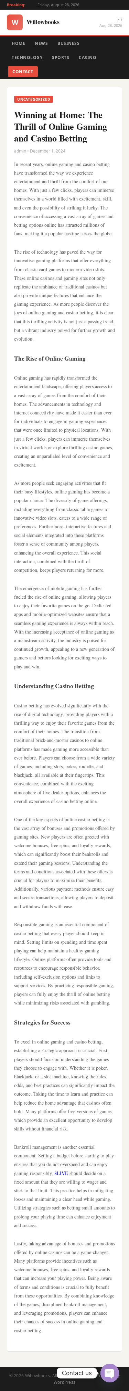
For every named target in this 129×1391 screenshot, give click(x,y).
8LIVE (61, 1173)
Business (68, 43)
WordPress (65, 1382)
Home (18, 43)
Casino (87, 57)
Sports (60, 57)
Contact (22, 72)
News (41, 43)
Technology (27, 57)
